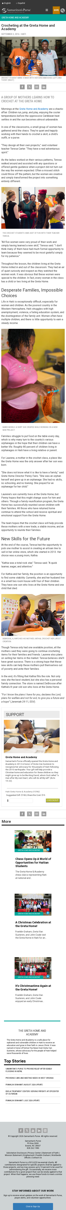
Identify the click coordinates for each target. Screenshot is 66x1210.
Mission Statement (13, 1155)
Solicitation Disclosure (16, 1153)
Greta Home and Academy (15, 17)
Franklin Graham (43, 1155)
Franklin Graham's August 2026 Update (24, 1084)
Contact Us (37, 1158)
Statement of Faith (50, 1153)
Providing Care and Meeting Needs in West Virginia (29, 1078)
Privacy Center (34, 1153)
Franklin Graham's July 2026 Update (23, 1100)
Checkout (52, 800)
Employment (28, 1155)
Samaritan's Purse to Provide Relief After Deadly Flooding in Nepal (29, 1070)
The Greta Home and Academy (32, 1032)
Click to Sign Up (33, 1206)
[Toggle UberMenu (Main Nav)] (46, 10)
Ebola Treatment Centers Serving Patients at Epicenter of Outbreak (32, 1092)
